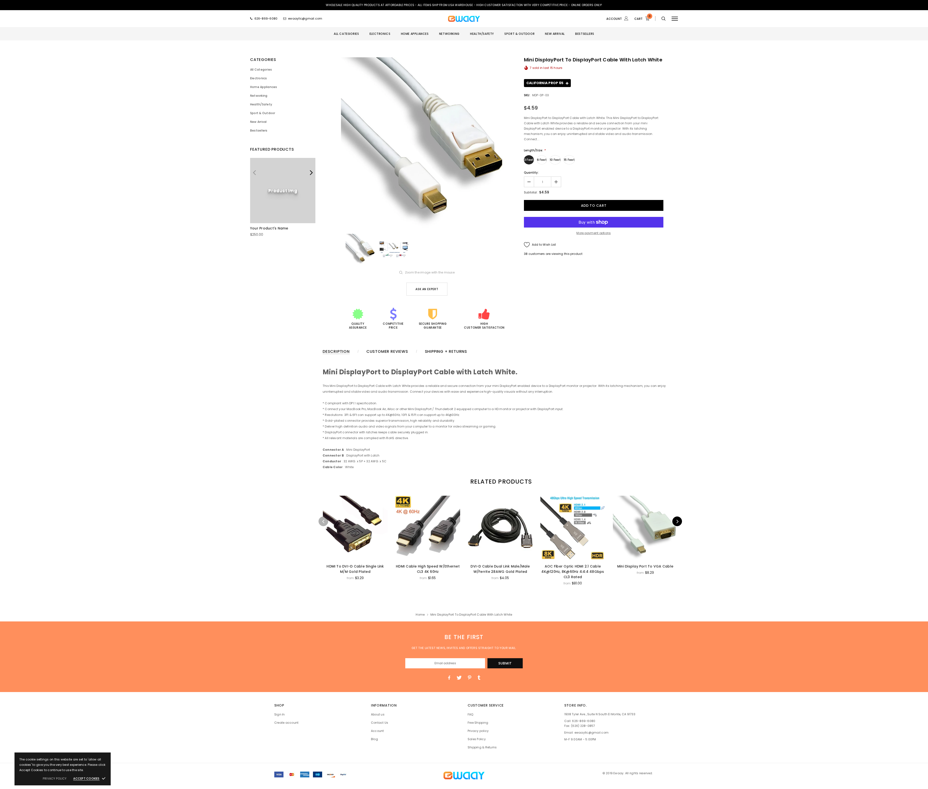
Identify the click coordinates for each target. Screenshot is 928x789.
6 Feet (542, 160)
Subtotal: (531, 192)
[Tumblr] (479, 678)
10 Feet (555, 160)
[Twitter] (459, 678)
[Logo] (464, 18)
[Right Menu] (675, 18)
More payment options (593, 233)
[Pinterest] (469, 678)
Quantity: (531, 172)
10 (525, 254)
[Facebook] (449, 678)
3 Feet (529, 160)
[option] (282, 199)
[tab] (500, 481)
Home (420, 614)
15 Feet (569, 160)
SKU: (527, 95)
